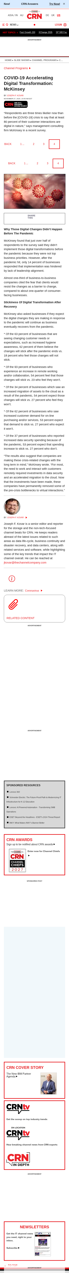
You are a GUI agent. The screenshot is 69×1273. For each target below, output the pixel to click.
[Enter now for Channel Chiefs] (18, 871)
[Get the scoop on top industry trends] (18, 1133)
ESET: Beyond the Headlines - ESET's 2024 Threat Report (34, 817)
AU (21, 15)
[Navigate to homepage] (34, 18)
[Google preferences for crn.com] (16, 104)
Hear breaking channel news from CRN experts (31, 1144)
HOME (8, 60)
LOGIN (58, 24)
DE (47, 15)
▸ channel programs (43, 60)
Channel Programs (16, 68)
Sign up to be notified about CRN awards (29, 844)
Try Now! (54, 3)
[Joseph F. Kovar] (12, 513)
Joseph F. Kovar (15, 95)
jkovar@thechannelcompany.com (25, 562)
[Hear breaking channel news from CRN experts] (18, 1159)
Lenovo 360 (14, 792)
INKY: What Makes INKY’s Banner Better (26, 823)
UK (53, 15)
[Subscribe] (42, 1255)
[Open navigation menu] (5, 24)
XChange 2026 (45, 32)
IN (16, 15)
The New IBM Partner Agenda (18, 1075)
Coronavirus (32, 590)
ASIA (10, 15)
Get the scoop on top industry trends (26, 1119)
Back (8, 144)
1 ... (22, 144)
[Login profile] (65, 25)
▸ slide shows (21, 60)
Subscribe (11, 1248)
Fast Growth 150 (27, 32)
